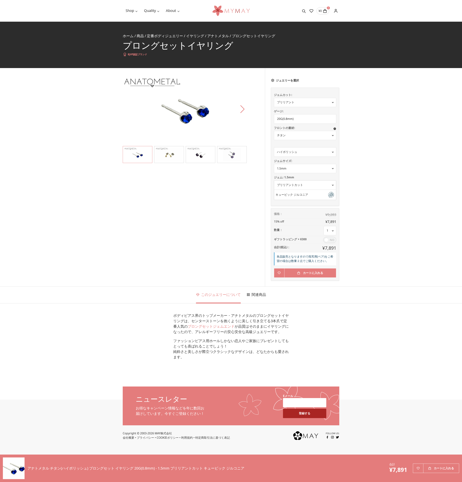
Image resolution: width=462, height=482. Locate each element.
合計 (392, 464)
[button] (305, 195)
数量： (278, 230)
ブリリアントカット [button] (290, 185)
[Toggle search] (304, 11)
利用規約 (187, 438)
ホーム (128, 35)
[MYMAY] (231, 11)
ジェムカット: (283, 95)
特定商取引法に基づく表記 (212, 438)
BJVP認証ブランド (137, 54)
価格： (278, 213)
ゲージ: (279, 111)
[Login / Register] (335, 10)
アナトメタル (218, 35)
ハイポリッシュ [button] (287, 152)
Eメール (288, 396)
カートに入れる (313, 273)
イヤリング (195, 35)
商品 (140, 35)
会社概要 (128, 438)
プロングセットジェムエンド (211, 326)
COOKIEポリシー (168, 438)
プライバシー (145, 438)
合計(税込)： (282, 247)
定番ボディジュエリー (165, 35)
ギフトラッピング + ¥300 (290, 239)
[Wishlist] (311, 11)
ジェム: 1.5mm (284, 177)
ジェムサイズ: (283, 161)
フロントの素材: (284, 128)
